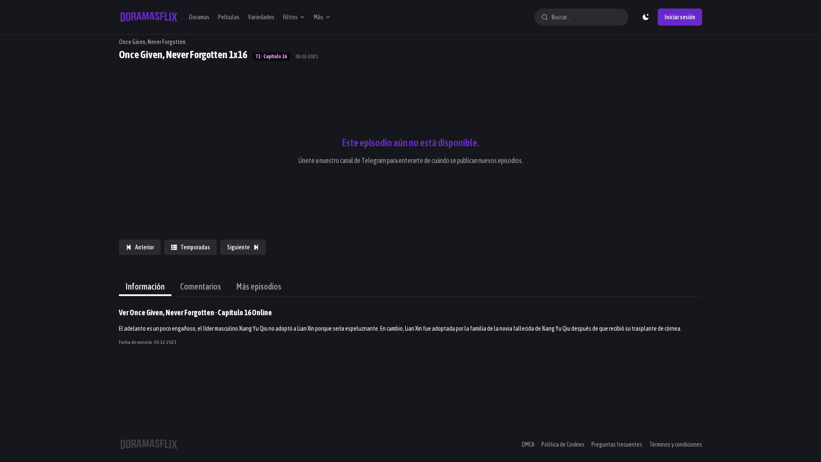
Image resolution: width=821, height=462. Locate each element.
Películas (228, 17)
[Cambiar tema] (646, 17)
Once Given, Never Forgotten (152, 41)
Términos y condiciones (675, 444)
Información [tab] (145, 286)
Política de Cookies (563, 444)
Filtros (290, 17)
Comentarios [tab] (200, 286)
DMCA (528, 444)
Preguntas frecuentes (616, 444)
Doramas (199, 17)
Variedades (261, 17)
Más (318, 17)
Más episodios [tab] (258, 286)
